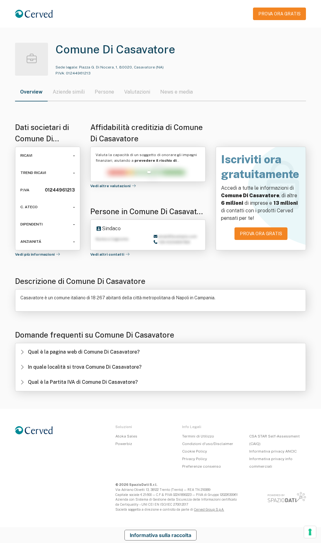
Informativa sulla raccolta (160, 535)
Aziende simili (69, 92)
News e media (176, 92)
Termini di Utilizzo (198, 436)
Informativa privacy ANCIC (273, 451)
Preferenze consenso (201, 466)
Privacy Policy (194, 459)
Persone (104, 92)
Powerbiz (123, 444)
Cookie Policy (194, 451)
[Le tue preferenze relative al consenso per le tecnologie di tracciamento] (310, 532)
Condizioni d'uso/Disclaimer (207, 444)
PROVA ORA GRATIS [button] (279, 13)
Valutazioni (137, 92)
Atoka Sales (126, 436)
